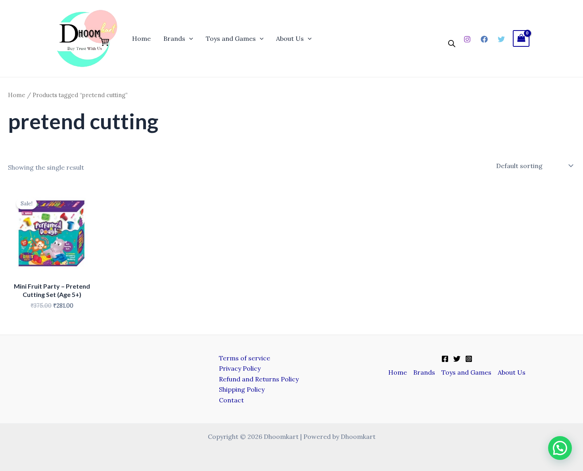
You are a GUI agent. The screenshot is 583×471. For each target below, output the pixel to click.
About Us (290, 38)
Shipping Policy (242, 389)
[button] (560, 448)
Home (141, 38)
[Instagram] (467, 39)
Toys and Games (231, 38)
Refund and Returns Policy (259, 379)
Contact (231, 400)
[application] (189, 38)
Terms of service (244, 358)
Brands (174, 38)
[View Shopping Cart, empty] (521, 38)
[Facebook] (484, 39)
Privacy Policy (240, 368)
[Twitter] (501, 39)
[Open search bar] (452, 44)
